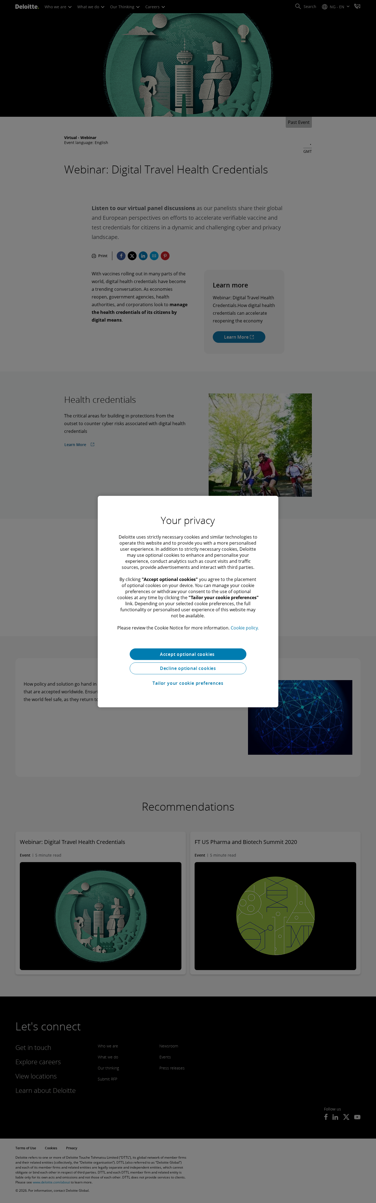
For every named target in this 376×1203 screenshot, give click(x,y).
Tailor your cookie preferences (187, 683)
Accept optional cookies (188, 654)
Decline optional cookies (188, 668)
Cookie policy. (245, 627)
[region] (188, 601)
